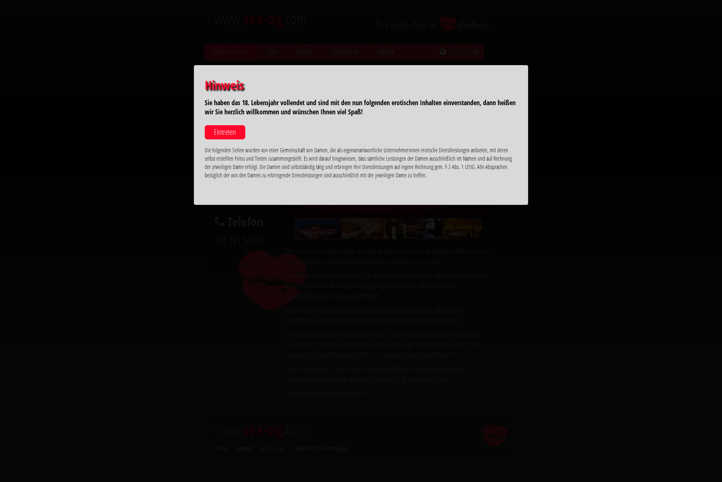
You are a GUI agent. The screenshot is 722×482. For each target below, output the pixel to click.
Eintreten (225, 132)
